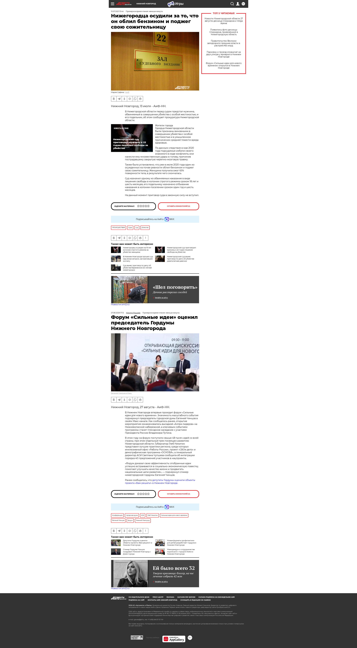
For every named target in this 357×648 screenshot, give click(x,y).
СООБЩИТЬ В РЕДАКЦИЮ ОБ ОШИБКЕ (195, 600)
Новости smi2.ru (120, 304)
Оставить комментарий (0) (178, 206)
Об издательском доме (139, 597)
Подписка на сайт (136, 600)
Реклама (170, 597)
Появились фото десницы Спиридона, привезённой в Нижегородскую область (223, 32)
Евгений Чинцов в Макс (121, 393)
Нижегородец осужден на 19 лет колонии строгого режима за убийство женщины (137, 250)
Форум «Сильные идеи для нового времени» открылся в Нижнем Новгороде (224, 65)
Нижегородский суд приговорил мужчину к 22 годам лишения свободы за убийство (181, 250)
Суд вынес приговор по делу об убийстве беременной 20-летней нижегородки (137, 267)
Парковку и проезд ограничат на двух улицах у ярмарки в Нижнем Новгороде (223, 54)
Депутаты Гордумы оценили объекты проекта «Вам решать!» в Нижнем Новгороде (137, 542)
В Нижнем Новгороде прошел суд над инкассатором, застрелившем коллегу (138, 259)
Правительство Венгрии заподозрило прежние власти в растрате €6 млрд (223, 43)
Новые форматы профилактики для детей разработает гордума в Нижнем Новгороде (181, 542)
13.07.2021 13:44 (117, 11)
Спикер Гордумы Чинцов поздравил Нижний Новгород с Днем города (137, 551)
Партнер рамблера (152, 637)
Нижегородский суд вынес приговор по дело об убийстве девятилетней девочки (180, 259)
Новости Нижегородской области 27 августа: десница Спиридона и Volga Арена (224, 21)
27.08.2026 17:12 (117, 313)
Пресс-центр (158, 597)
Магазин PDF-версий (186, 597)
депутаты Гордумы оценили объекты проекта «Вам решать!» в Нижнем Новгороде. (160, 481)
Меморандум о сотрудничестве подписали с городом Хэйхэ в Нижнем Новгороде (181, 551)
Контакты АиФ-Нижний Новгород (162, 600)
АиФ (127, 92)
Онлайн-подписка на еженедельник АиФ (216, 597)
